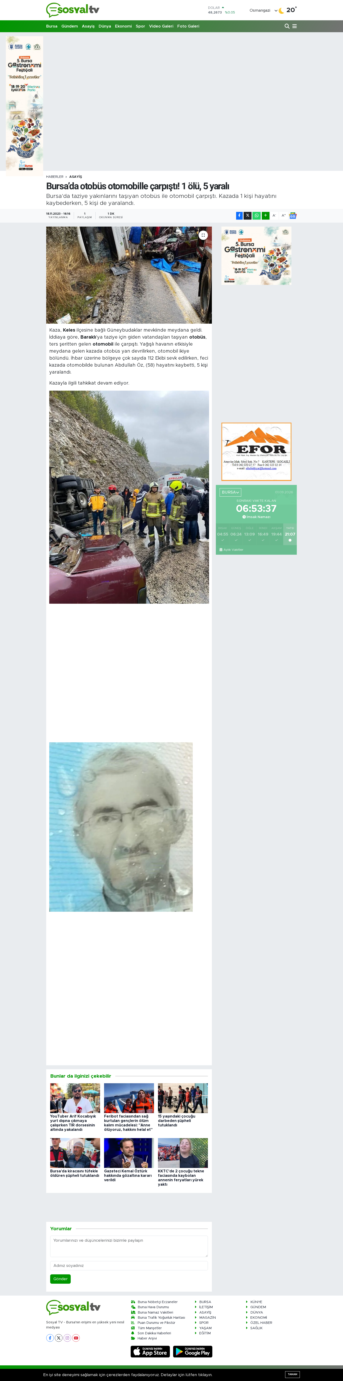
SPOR (204, 1323)
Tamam (292, 1374)
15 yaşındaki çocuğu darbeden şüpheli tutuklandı (176, 1121)
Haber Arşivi (147, 1338)
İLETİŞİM (206, 1307)
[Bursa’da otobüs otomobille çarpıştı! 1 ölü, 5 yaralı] (129, 275)
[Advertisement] (171, 69)
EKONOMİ (258, 1317)
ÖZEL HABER (261, 1323)
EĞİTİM (205, 1333)
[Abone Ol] (293, 215)
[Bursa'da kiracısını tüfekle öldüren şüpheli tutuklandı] (75, 1153)
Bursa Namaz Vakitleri (155, 1312)
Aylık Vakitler (233, 549)
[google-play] (193, 1351)
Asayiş (88, 26)
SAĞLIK (256, 1328)
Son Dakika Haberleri (154, 1333)
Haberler (54, 177)
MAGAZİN (207, 1317)
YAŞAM (205, 1328)
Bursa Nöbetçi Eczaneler (158, 1302)
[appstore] (151, 1351)
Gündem (69, 26)
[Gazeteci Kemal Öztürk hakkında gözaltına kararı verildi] (129, 1153)
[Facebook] (50, 1338)
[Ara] (287, 26)
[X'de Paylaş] (248, 216)
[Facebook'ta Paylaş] (239, 216)
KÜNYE (256, 1302)
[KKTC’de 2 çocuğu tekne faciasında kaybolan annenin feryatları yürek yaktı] (183, 1153)
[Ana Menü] (293, 26)
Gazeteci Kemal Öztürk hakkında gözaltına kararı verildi (128, 1175)
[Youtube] (76, 1338)
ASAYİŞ (75, 177)
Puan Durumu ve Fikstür (156, 1323)
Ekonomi (123, 26)
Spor (140, 26)
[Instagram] (67, 1338)
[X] (59, 1338)
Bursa (51, 26)
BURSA (205, 1302)
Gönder (60, 1279)
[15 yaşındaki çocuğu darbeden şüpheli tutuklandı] (183, 1098)
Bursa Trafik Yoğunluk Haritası (161, 1317)
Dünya (105, 26)
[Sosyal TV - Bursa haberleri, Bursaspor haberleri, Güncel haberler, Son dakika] (73, 10)
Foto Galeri (188, 26)
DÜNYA (256, 1312)
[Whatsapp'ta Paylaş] (256, 216)
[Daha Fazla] (266, 216)
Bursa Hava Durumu (153, 1307)
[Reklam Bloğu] (256, 452)
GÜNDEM (258, 1307)
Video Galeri (161, 26)
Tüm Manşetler (150, 1328)
